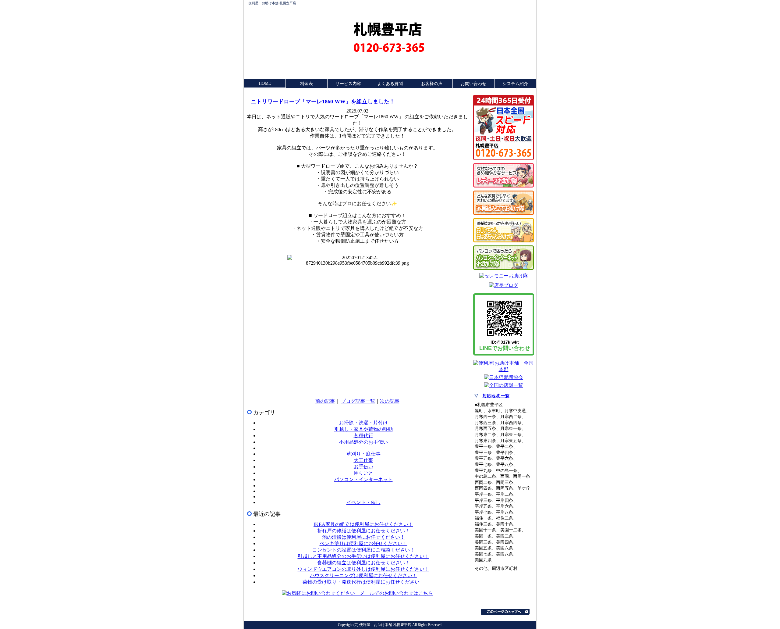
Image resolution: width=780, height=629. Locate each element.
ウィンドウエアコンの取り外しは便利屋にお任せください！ (363, 569)
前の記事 (325, 401)
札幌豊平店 (387, 29)
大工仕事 (363, 460)
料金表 (306, 83)
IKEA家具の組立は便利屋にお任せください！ (363, 524)
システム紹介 (515, 83)
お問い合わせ (473, 83)
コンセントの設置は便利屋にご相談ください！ (363, 549)
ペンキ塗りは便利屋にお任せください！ (363, 543)
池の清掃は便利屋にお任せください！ (363, 537)
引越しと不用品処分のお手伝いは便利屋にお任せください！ (363, 556)
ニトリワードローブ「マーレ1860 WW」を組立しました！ (323, 101)
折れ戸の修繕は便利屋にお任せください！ (363, 530)
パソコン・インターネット (363, 479)
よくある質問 (390, 83)
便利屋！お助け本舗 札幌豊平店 (272, 3)
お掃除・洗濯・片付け (363, 422)
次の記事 (389, 401)
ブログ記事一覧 (358, 401)
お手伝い (363, 466)
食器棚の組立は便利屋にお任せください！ (363, 562)
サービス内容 (348, 83)
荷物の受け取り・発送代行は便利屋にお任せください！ (363, 581)
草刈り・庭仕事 (363, 453)
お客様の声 (431, 83)
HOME (265, 83)
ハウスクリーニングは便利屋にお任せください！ (363, 575)
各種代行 (363, 435)
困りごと (363, 473)
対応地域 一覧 (496, 396)
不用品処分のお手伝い (363, 442)
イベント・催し (363, 502)
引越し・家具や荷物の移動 (363, 429)
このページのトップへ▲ (505, 612)
